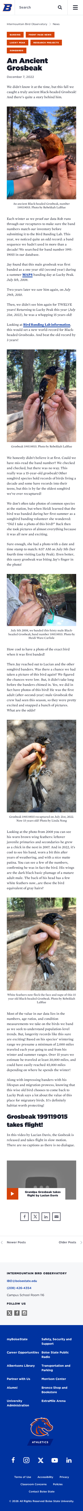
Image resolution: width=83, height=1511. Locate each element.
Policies (58, 1484)
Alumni (12, 1387)
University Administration (18, 1403)
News (56, 24)
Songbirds (16, 50)
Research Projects (46, 42)
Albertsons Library (21, 1365)
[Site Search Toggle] (60, 7)
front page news (40, 35)
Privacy (64, 1477)
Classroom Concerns (33, 1484)
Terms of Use (22, 1477)
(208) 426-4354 (19, 1288)
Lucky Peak (17, 42)
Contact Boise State (41, 1491)
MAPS (27, 275)
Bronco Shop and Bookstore (54, 1390)
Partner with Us (18, 1379)
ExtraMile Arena (54, 1401)
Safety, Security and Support (57, 1341)
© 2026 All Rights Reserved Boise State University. (41, 1501)
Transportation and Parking (56, 1368)
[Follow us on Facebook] (17, 1313)
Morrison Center (54, 1379)
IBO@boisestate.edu (22, 1281)
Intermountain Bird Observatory (27, 24)
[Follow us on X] (9, 1313)
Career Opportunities (23, 1352)
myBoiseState (17, 1339)
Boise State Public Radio (55, 1355)
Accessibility (45, 1477)
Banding (15, 35)
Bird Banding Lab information (46, 325)
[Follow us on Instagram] (24, 1313)
